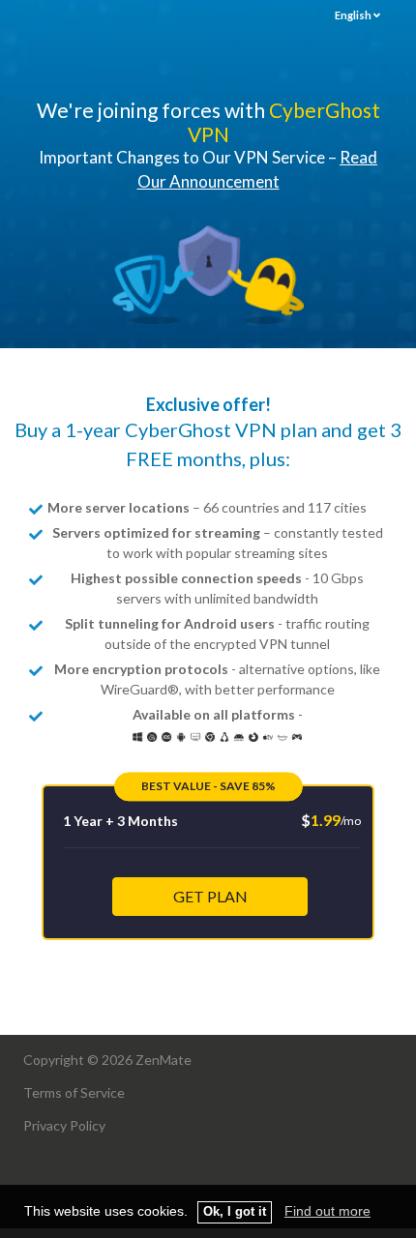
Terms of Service (74, 1092)
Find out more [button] (327, 1211)
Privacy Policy (64, 1125)
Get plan (210, 896)
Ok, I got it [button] (234, 1212)
